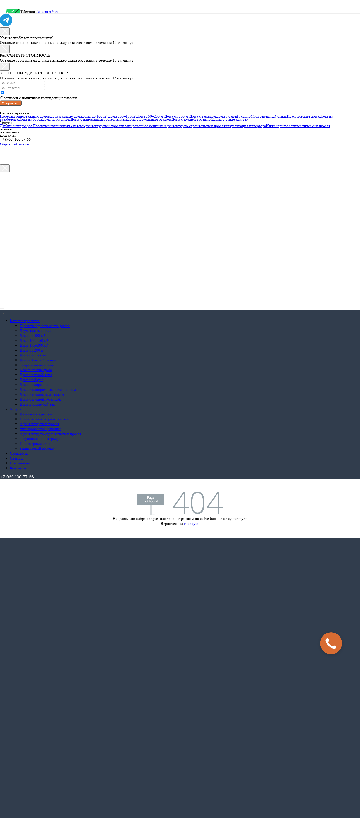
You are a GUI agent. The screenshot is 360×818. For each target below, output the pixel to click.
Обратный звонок (15, 144)
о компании (10, 132)
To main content (12, 2)
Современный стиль (270, 116)
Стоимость (19, 453)
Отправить (11, 103)
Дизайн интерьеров (16, 125)
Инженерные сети (281, 125)
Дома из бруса (30, 119)
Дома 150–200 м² (150, 116)
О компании (20, 463)
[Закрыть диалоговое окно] (5, 31)
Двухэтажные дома (66, 116)
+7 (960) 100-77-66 (15, 139)
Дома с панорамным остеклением (99, 119)
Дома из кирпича (56, 119)
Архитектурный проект (102, 125)
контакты (8, 135)
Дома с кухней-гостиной (192, 119)
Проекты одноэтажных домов (25, 116)
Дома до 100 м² (95, 116)
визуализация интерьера (245, 125)
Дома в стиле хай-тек (230, 119)
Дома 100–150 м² (122, 116)
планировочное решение (143, 125)
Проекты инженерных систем (58, 125)
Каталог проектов (25, 320)
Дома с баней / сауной (234, 116)
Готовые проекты (14, 113)
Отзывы (16, 458)
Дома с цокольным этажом (149, 119)
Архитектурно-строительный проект (194, 125)
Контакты (18, 468)
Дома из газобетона (36, 374)
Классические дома (303, 116)
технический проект (313, 125)
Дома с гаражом (202, 116)
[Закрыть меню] (2, 313)
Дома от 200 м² (176, 116)
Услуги (6, 122)
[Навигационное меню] (2, 308)
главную (191, 523)
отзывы (6, 129)
